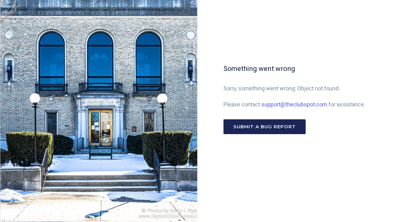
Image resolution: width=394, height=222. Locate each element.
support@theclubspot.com (294, 104)
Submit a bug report (264, 127)
